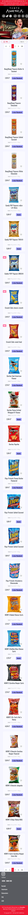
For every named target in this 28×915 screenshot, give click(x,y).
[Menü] (3, 16)
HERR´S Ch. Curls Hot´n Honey (14, 718)
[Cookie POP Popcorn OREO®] (14, 263)
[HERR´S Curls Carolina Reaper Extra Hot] (14, 843)
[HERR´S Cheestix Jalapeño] (14, 775)
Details (19, 215)
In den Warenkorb (17, 78)
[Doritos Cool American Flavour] (14, 365)
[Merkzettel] (19, 16)
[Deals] (7, 16)
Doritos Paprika (14, 444)
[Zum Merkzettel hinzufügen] (21, 63)
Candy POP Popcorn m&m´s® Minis (14, 206)
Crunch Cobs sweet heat (14, 342)
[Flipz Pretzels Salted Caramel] (14, 502)
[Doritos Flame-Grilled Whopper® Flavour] (14, 399)
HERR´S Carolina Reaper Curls (14, 683)
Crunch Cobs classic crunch (14, 308)
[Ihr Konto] (23, 16)
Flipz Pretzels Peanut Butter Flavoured (14, 479)
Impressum (4, 889)
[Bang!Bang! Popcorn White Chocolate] (14, 161)
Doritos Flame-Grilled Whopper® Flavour (14, 411)
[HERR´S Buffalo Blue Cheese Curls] (14, 638)
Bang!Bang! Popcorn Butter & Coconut (14, 70)
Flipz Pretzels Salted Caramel (14, 512)
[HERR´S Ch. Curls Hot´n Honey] (14, 706)
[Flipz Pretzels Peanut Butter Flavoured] (14, 468)
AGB (2, 901)
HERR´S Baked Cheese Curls (14, 615)
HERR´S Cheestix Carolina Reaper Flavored (14, 752)
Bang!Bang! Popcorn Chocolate (14, 104)
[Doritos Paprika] (14, 433)
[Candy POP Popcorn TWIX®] (14, 229)
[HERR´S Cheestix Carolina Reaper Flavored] (14, 741)
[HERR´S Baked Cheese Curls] (14, 604)
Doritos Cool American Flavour (14, 377)
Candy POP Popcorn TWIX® (14, 239)
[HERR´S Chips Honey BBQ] (14, 809)
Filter (6, 41)
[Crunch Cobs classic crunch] (14, 297)
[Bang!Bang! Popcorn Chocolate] (14, 92)
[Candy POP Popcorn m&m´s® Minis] (14, 195)
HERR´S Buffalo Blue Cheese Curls (14, 650)
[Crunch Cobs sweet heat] (14, 331)
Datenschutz (4, 893)
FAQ (2, 897)
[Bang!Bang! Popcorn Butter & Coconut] (14, 58)
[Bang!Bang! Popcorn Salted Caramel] (14, 126)
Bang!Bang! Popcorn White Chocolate (14, 172)
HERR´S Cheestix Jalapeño (14, 785)
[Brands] (10, 16)
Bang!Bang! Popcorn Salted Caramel (14, 138)
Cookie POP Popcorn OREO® (14, 274)
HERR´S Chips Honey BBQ (14, 819)
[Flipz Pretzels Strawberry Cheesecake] (14, 570)
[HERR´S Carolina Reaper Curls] (14, 672)
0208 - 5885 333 (6, 881)
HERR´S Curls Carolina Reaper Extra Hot (14, 855)
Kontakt (3, 886)
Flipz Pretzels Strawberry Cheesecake (14, 582)
